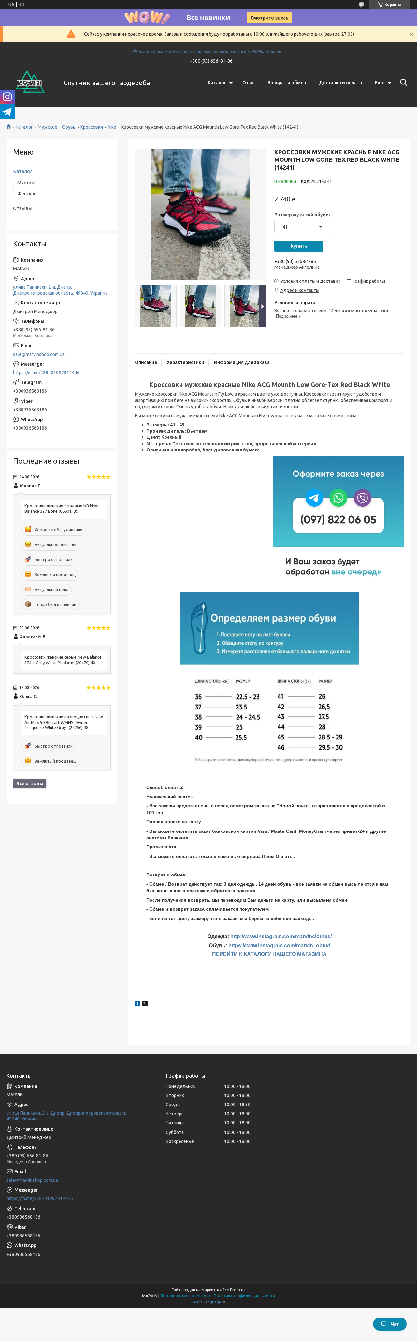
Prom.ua (238, 1290)
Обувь (69, 127)
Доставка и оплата (340, 82)
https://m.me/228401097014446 (46, 372)
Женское (26, 193)
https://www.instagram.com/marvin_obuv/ (279, 945)
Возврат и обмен (286, 82)
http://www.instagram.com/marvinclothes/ (281, 936)
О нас (248, 82)
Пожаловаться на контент (185, 1296)
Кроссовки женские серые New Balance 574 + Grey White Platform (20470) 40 (63, 660)
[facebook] (137, 1004)
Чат (395, 1324)
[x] (145, 1004)
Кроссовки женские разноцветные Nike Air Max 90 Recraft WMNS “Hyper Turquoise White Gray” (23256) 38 (63, 722)
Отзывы (22, 208)
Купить (299, 246)
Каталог (217, 82)
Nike (112, 127)
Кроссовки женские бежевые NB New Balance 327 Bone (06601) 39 (61, 508)
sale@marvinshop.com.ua (39, 354)
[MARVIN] (31, 83)
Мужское (47, 127)
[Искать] (402, 82)
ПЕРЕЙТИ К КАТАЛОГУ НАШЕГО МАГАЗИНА (269, 954)
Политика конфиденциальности (244, 1296)
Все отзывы (29, 783)
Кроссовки (91, 127)
